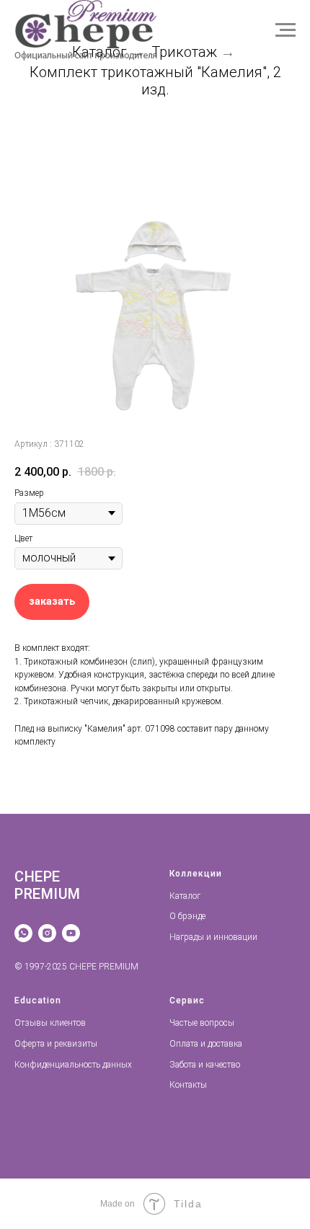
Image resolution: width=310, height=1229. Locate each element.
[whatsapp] (23, 933)
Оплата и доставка (205, 1044)
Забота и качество (204, 1065)
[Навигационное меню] (285, 30)
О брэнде (187, 916)
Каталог (184, 896)
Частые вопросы (201, 1023)
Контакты (188, 1085)
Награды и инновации (213, 937)
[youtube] (71, 933)
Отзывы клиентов (50, 1023)
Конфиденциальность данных (73, 1065)
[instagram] (47, 933)
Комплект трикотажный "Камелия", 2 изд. (155, 80)
